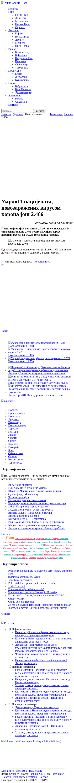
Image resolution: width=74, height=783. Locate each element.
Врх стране (35, 770)
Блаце (18, 73)
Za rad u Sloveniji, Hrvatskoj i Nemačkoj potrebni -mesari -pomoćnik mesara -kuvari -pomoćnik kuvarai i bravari (39, 606)
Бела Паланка (23, 89)
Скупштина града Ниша (44, 542)
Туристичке (15, 462)
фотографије (65, 551)
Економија (14, 422)
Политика (14, 416)
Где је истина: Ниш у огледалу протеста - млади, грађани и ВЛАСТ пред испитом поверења (43, 693)
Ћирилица (56, 114)
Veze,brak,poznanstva (20, 580)
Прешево (20, 61)
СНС (13, 551)
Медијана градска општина (21, 545)
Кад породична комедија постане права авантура (37, 503)
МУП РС (64, 539)
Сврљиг (20, 27)
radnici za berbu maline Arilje (24, 576)
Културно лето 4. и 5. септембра (27, 518)
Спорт (12, 440)
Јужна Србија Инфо (24, 551)
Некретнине (15, 459)
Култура (13, 431)
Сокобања (21, 101)
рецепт (53, 557)
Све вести (7, 534)
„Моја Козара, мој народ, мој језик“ (28, 506)
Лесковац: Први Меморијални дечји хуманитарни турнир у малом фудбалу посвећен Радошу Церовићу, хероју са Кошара (43, 647)
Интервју (13, 447)
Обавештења (15, 453)
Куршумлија (22, 79)
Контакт (13, 104)
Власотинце (22, 36)
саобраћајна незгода (37, 557)
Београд (25, 557)
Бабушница (21, 86)
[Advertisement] (37, 158)
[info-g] (56, 741)
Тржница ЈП (16, 557)
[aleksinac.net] (9, 741)
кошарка (7, 551)
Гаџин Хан (21, 14)
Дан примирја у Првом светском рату (37, 707)
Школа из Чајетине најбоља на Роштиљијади (34, 491)
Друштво (13, 419)
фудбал (46, 548)
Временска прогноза (20, 484)
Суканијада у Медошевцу (23, 494)
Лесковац (13, 30)
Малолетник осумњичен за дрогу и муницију (35, 525)
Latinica (68, 114)
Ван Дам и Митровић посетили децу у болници (36, 522)
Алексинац (14, 95)
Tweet (4, 330)
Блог (11, 450)
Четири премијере (18, 497)
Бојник (19, 33)
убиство (32, 548)
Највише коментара (23, 666)
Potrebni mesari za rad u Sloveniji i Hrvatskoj (32, 592)
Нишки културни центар (55, 545)
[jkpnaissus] (8, 401)
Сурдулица (21, 64)
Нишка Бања (22, 24)
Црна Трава (22, 45)
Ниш (11, 11)
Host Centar (57, 773)
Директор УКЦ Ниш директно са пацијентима (35, 395)
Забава (12, 434)
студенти (59, 557)
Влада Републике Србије (60, 548)
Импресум (19, 776)
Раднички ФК (38, 545)
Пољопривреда (17, 425)
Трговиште (21, 67)
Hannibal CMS (37, 773)
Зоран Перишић (60, 542)
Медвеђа (20, 42)
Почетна (13, 8)
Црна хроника (16, 413)
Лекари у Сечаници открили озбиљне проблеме (36, 373)
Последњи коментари (24, 704)
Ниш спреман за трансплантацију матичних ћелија (38, 382)
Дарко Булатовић (52, 551)
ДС (48, 557)
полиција (24, 538)
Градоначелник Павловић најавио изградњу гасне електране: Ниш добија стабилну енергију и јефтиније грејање (43, 672)
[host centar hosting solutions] (34, 741)
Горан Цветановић (34, 554)
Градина (39, 548)
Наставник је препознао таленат (27, 500)
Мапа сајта (7, 770)
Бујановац (21, 55)
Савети (12, 437)
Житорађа (21, 76)
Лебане (19, 39)
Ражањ (19, 98)
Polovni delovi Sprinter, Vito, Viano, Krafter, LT (34, 583)
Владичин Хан (24, 58)
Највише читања (21, 629)
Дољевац (20, 18)
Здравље (18, 114)
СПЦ (17, 538)
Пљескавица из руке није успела (27, 487)
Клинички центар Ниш (52, 554)
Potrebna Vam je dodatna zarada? (26, 589)
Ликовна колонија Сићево (23, 515)
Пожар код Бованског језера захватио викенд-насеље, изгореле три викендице (42, 634)
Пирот (12, 83)
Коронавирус (42, 261)
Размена (32, 776)
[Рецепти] (7, 623)
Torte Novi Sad (16, 586)
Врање (12, 49)
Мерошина (21, 21)
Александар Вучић (36, 538)
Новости (13, 409)
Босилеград (22, 52)
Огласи (12, 456)
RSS (24, 770)
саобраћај (18, 548)
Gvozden (14, 773)
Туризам (13, 428)
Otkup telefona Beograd (21, 601)
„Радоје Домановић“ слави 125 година (30, 509)
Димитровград (23, 92)
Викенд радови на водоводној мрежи (30, 512)
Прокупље (14, 70)
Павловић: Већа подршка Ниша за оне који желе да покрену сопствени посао (43, 640)
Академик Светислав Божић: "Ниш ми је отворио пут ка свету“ (39, 699)
